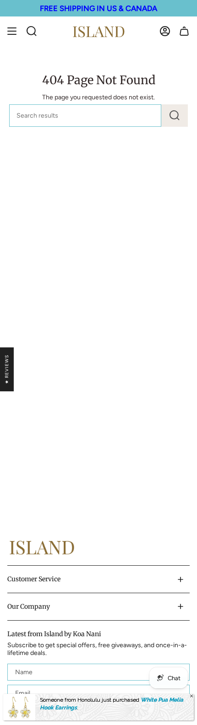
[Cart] (184, 31)
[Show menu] (12, 31)
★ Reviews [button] (7, 369)
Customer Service (33, 579)
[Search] (174, 115)
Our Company (28, 606)
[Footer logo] (41, 547)
